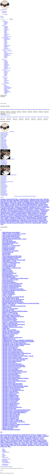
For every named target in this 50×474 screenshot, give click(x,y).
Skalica (5, 75)
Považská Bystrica (7, 55)
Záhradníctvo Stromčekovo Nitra (36, 215)
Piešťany (6, 73)
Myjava (5, 52)
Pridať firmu (5, 12)
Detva (9, 436)
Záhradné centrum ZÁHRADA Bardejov (27, 204)
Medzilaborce (6, 29)
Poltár (5, 43)
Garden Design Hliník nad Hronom (16, 211)
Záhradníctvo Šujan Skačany (33, 211)
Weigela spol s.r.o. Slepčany (39, 212)
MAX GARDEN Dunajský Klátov (30, 203)
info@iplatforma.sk (5, 464)
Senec (5, 24)
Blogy (1, 431)
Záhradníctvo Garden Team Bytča (29, 220)
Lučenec (6, 42)
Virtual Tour (4, 455)
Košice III (6, 62)
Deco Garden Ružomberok (29, 217)
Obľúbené (5, 14)
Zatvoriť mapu (3, 96)
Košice (3, 59)
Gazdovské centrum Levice (7, 216)
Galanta (5, 71)
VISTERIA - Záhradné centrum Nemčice (21, 212)
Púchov (5, 56)
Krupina (22, 437)
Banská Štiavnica (7, 39)
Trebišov (30, 444)
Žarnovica (6, 48)
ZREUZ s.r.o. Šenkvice (10, 204)
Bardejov (6, 26)
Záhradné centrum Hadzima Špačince (17, 215)
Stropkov (11, 444)
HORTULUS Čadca (15, 221)
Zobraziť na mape (4, 95)
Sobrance (6, 67)
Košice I (5, 61)
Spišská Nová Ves (7, 68)
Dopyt (2, 16)
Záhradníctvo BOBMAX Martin (25, 201)
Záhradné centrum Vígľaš (36, 199)
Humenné (46, 436)
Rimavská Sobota (7, 45)
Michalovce (6, 65)
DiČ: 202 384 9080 (5, 461)
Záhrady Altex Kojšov (15, 203)
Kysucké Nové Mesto (8, 87)
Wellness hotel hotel (3, 109)
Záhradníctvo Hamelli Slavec (12, 220)
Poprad (5, 30)
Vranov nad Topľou (7, 36)
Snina (5, 33)
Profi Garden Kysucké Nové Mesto (29, 221)
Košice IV (6, 63)
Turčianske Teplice (7, 91)
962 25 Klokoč (4, 459)
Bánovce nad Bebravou (8, 50)
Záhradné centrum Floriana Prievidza (39, 200)
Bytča (5, 84)
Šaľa (5, 81)
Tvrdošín (6, 92)
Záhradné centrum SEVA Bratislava (15, 222)
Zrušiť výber (7, 106)
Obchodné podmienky (5, 452)
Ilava (5, 51)
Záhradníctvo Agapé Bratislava (21, 200)
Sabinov (5, 32)
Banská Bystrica (5, 37)
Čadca (5, 85)
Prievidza (25, 441)
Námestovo (3, 440)
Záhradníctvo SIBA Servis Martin (25, 208)
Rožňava (6, 66)
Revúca (5, 44)
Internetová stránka (5, 457)
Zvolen (5, 47)
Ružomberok (9, 442)
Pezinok (5, 23)
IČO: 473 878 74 (5, 460)
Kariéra (3, 449)
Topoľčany (6, 82)
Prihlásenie (4, 450)
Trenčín (3, 49)
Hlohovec (6, 72)
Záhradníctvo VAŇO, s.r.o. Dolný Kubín (39, 207)
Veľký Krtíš (6, 46)
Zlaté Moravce (31, 445)
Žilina (5, 93)
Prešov (3, 25)
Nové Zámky (6, 80)
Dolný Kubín (6, 86)
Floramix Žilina (43, 220)
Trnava (3, 69)
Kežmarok (6, 437)
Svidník (5, 35)
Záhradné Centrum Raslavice (8, 208)
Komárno (6, 77)
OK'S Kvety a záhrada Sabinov (33, 222)
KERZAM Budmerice (33, 213)
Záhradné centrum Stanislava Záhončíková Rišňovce (13, 213)
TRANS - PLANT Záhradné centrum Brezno (26, 205)
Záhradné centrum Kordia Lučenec (24, 216)
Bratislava (6, 21)
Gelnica (5, 60)
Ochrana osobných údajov (6, 462)
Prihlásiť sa (5, 11)
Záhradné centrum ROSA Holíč (8, 201)
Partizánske (6, 54)
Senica (5, 74)
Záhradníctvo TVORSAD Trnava (18, 218)
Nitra (5, 79)
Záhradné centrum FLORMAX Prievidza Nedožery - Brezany (23, 209)
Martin (5, 89)
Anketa (2, 17)
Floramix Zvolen (4, 221)
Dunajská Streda (7, 70)
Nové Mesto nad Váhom (8, 53)
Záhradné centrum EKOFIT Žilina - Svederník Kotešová (14, 199)
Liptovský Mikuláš (7, 88)
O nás (3, 448)
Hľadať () (11, 19)
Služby (3, 453)
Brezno (5, 40)
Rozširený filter (3, 106)
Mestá (1, 432)
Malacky (6, 22)
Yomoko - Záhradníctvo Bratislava (13, 217)
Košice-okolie (6, 64)
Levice (5, 78)
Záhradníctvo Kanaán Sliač (21, 207)
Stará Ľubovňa (4, 444)
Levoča (5, 28)
